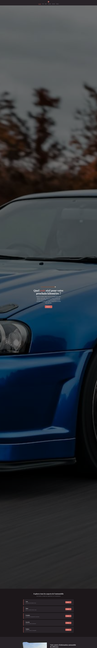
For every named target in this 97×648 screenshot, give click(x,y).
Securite (53, 3)
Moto (46, 3)
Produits (49, 3)
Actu (43, 3)
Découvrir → (48, 306)
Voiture (57, 3)
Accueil (39, 3)
